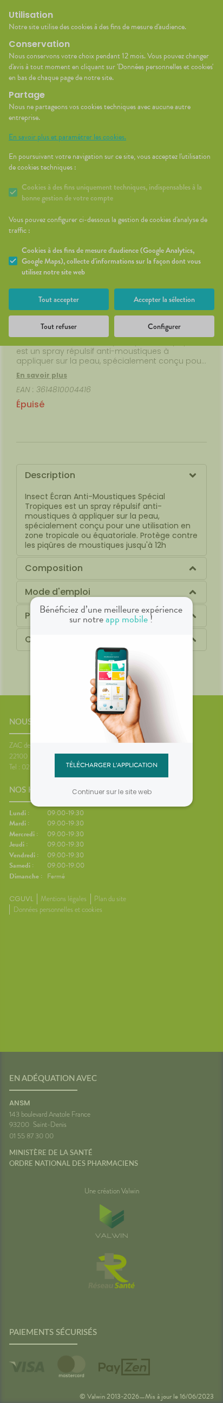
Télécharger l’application (112, 765)
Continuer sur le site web (112, 791)
